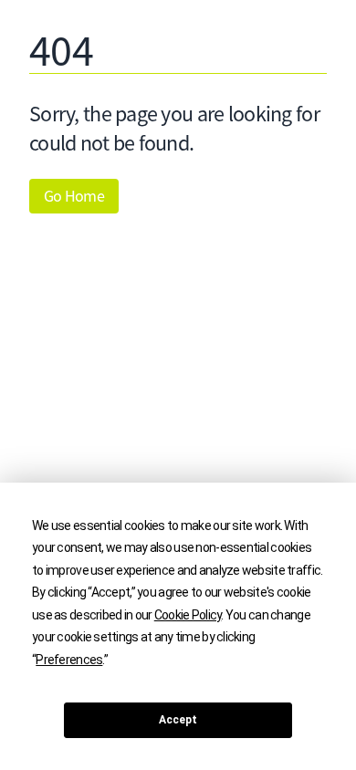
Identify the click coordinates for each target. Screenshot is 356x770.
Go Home (74, 196)
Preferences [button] (69, 659)
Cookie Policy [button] (188, 615)
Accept (178, 719)
